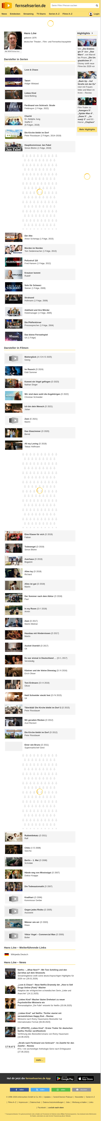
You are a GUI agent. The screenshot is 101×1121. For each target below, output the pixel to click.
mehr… (39, 1060)
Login (96, 14)
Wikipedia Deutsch (19, 954)
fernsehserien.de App (38, 1078)
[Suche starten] (97, 5)
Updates (47, 1097)
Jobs (68, 1102)
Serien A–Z (54, 14)
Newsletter (79, 1097)
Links (91, 1102)
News (4, 14)
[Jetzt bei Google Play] (65, 1078)
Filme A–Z (67, 14)
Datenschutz (35, 1102)
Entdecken (15, 14)
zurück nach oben (56, 1107)
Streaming (28, 14)
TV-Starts (41, 14)
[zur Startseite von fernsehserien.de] (7, 5)
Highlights (83, 33)
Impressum (23, 1102)
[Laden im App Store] (85, 1078)
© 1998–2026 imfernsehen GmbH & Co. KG (24, 1097)
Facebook (42, 1107)
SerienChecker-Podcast (63, 1097)
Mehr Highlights (87, 129)
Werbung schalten (79, 1102)
